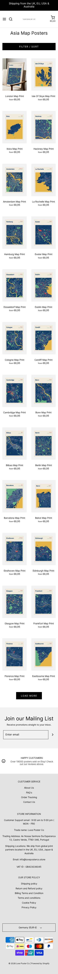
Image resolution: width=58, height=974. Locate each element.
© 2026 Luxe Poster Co (19, 963)
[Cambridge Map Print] (14, 390)
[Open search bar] (12, 19)
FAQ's (29, 792)
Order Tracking (29, 797)
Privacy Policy (29, 907)
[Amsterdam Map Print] (14, 179)
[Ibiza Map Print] (14, 127)
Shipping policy (29, 883)
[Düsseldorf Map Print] (14, 285)
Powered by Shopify (40, 963)
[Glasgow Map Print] (14, 601)
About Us (29, 787)
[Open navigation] (4, 19)
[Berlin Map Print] (43, 443)
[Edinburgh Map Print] (43, 548)
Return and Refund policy (29, 888)
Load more (29, 695)
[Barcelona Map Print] (14, 496)
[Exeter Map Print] (43, 232)
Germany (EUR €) (28, 927)
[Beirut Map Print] (43, 496)
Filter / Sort (29, 46)
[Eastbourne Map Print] (43, 654)
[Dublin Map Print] (43, 285)
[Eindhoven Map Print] (14, 548)
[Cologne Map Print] (14, 337)
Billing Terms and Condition (29, 893)
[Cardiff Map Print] (43, 337)
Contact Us (29, 802)
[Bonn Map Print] (43, 390)
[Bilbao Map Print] (14, 443)
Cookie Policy (29, 902)
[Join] (52, 734)
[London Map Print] (14, 74)
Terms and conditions (29, 897)
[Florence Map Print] (14, 654)
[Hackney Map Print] (43, 127)
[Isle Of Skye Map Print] (43, 74)
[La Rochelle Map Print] (43, 179)
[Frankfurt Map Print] (43, 601)
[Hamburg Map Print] (14, 232)
